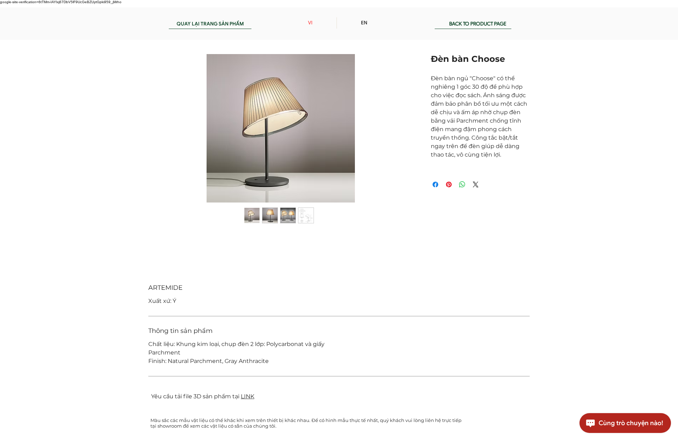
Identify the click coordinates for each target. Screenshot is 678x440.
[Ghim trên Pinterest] (449, 184)
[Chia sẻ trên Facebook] (435, 184)
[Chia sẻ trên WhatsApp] (462, 184)
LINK (247, 396)
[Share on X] (475, 184)
